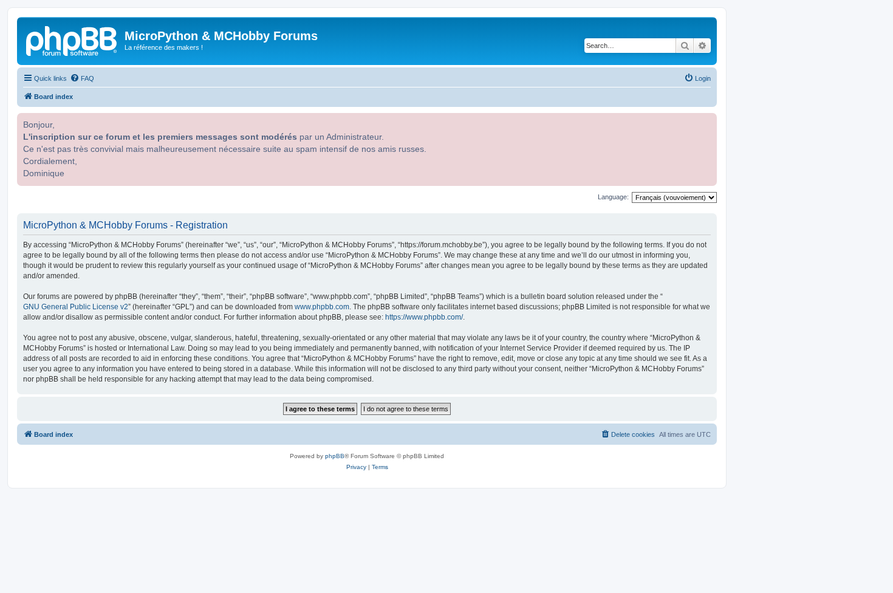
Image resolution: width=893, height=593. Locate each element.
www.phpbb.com (322, 307)
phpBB (334, 456)
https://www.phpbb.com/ (424, 317)
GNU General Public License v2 (75, 307)
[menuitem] (82, 78)
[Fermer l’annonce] (706, 121)
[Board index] (72, 39)
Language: (613, 197)
